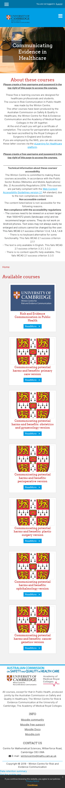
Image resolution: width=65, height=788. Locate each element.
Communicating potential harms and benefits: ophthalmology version (33, 585)
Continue (32, 785)
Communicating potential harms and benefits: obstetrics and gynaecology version (33, 424)
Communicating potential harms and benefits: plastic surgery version (32, 531)
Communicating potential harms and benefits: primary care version (32, 370)
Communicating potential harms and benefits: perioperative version (33, 478)
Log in (59, 4)
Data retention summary (13, 771)
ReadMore (31, 326)
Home (5, 267)
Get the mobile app (10, 774)
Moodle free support (32, 724)
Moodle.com (32, 734)
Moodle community (32, 719)
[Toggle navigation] (60, 16)
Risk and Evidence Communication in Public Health (32, 317)
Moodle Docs (33, 729)
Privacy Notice (32, 781)
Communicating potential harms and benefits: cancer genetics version (32, 638)
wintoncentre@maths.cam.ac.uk (38, 755)
